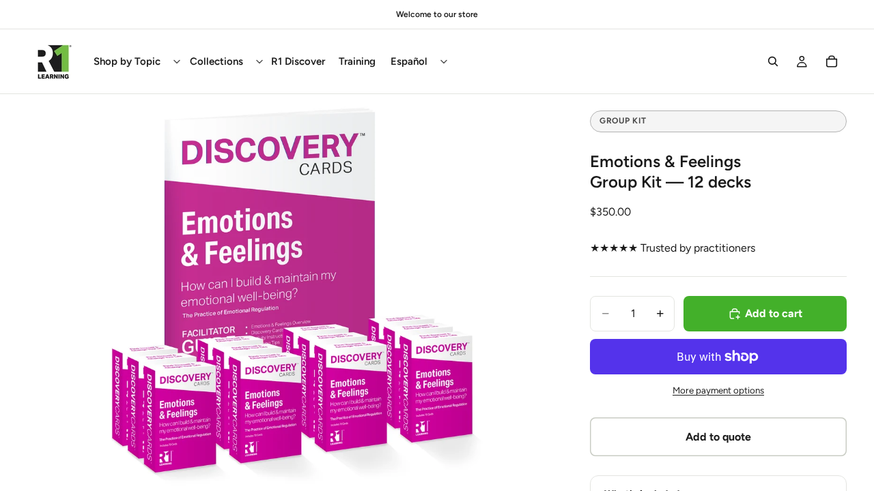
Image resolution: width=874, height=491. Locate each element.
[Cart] (832, 61)
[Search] (773, 61)
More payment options (718, 390)
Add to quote (718, 436)
